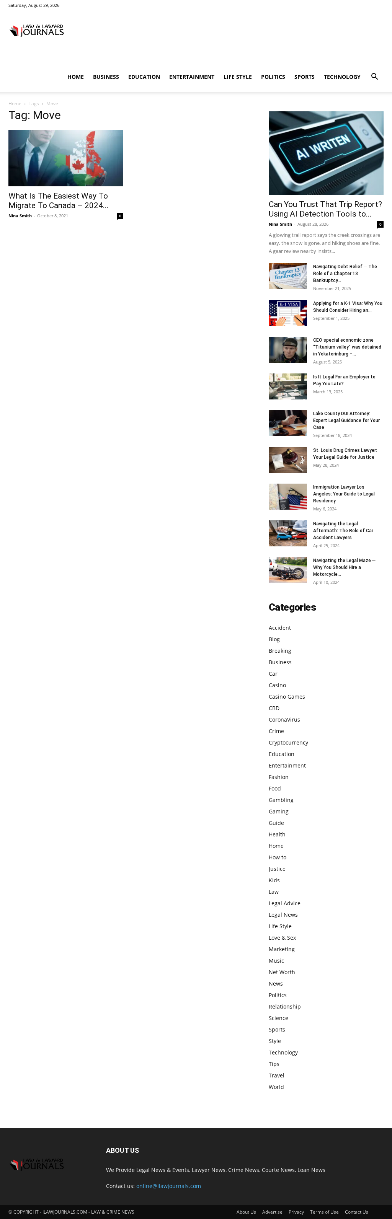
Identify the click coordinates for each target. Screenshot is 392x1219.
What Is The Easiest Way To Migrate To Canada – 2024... (58, 200)
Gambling (281, 799)
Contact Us (356, 1212)
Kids (274, 880)
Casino (277, 685)
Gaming (279, 811)
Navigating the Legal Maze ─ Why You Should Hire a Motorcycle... (344, 567)
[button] (374, 77)
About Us (246, 1212)
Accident (280, 627)
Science (278, 1018)
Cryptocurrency (288, 742)
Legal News (283, 914)
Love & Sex (282, 937)
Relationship (285, 1006)
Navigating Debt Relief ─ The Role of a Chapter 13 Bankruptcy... (345, 273)
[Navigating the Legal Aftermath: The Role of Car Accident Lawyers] (288, 533)
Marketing (282, 949)
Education (144, 76)
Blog (274, 639)
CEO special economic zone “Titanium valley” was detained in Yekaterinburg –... (347, 347)
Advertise (272, 1212)
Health (277, 834)
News (276, 983)
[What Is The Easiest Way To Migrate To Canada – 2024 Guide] (65, 158)
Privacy (296, 1212)
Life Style (238, 76)
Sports (304, 76)
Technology (342, 76)
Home (75, 76)
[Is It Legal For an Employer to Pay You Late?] (288, 386)
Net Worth (282, 972)
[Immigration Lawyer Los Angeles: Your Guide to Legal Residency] (288, 497)
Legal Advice (285, 903)
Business (106, 76)
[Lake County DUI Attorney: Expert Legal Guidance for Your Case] (288, 423)
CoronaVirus (284, 719)
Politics (273, 76)
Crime (276, 731)
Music (276, 960)
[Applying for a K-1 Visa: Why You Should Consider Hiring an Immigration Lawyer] (288, 313)
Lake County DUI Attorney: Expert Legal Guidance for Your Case (346, 420)
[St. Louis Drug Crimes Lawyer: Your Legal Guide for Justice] (288, 460)
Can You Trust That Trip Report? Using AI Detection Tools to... (325, 209)
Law (274, 891)
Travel (276, 1075)
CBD (274, 708)
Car (273, 673)
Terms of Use (324, 1212)
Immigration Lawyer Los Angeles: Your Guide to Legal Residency (344, 494)
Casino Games (287, 696)
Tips (274, 1063)
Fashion (279, 777)
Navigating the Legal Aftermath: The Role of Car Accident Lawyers (343, 530)
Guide (276, 822)
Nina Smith (20, 215)
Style (275, 1041)
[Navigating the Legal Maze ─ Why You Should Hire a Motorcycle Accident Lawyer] (288, 570)
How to (277, 857)
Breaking (280, 650)
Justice (277, 868)
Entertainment (191, 76)
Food (275, 788)
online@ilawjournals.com (168, 1186)
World (276, 1086)
